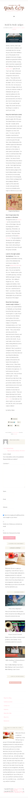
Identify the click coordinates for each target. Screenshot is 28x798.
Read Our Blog (7, 698)
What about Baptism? (15, 609)
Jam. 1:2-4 (8, 399)
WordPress (18, 792)
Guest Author (16, 27)
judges (15, 434)
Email (4, 499)
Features (6, 709)
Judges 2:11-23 (9, 68)
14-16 (19, 265)
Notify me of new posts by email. (11, 533)
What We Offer (8, 713)
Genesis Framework (9, 792)
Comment (6, 463)
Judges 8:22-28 (14, 265)
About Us (6, 717)
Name (4, 491)
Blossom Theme (18, 791)
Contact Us (6, 705)
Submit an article (8, 702)
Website (5, 507)
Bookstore (6, 721)
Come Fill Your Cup (14, 8)
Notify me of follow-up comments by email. (12, 525)
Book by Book (15, 432)
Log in (22, 792)
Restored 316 (14, 790)
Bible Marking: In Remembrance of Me (15, 661)
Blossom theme (18, 789)
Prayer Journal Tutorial (15, 634)
